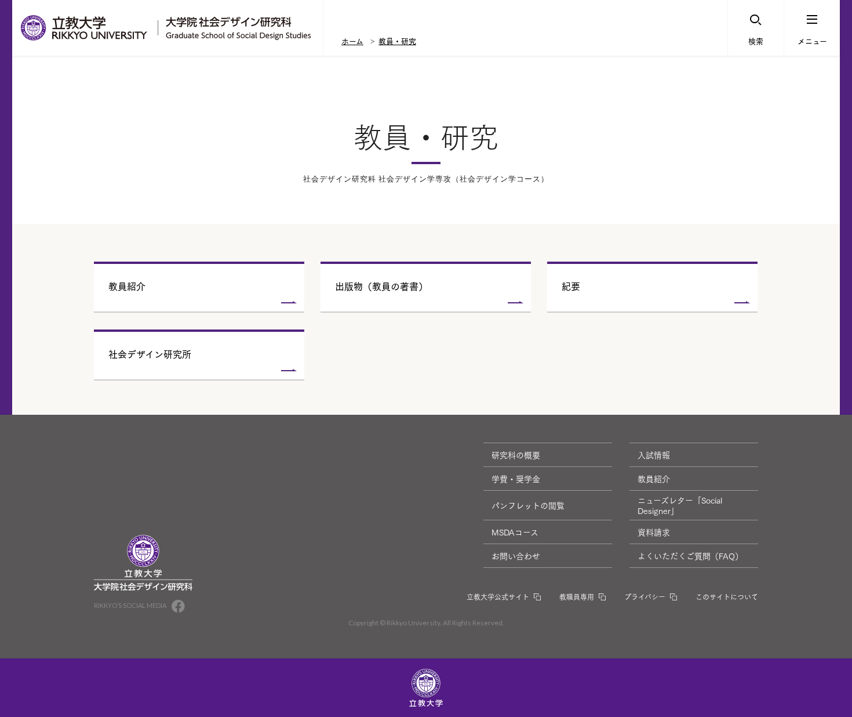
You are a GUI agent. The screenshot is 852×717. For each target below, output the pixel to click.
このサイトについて (727, 596)
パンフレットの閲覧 (528, 505)
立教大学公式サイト (498, 596)
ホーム (352, 40)
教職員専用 (576, 596)
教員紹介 (654, 478)
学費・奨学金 (515, 478)
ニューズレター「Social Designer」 (680, 505)
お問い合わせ (515, 555)
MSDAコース (514, 532)
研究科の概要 (515, 454)
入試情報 (654, 454)
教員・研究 (397, 40)
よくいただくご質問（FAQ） (690, 555)
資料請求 (654, 532)
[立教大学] (84, 28)
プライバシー (644, 596)
